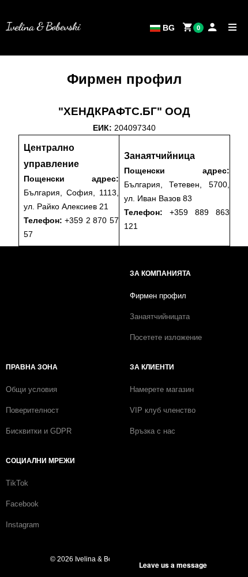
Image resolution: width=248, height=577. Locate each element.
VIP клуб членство (163, 410)
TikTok (17, 483)
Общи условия (31, 389)
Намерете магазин (162, 389)
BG (167, 27)
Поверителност (32, 410)
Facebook (22, 504)
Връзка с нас (152, 431)
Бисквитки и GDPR (39, 431)
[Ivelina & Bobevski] (43, 26)
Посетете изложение (166, 337)
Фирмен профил (158, 295)
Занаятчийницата (160, 316)
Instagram (22, 524)
